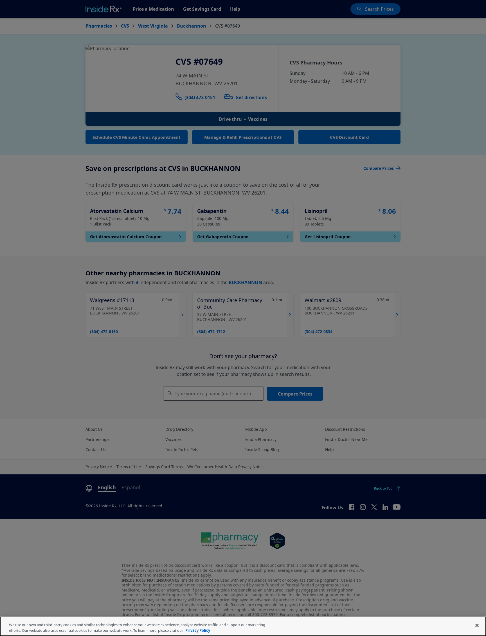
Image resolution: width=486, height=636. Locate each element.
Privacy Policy (197, 630)
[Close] (477, 625)
